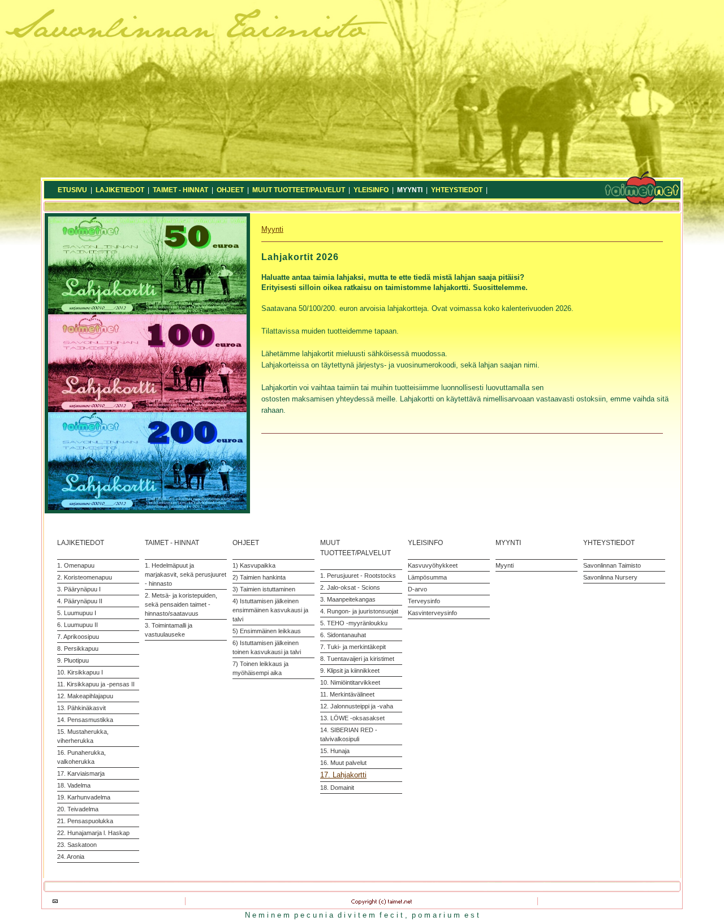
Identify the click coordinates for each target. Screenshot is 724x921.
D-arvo (417, 589)
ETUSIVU (72, 190)
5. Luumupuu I (76, 612)
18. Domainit (337, 787)
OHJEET (230, 190)
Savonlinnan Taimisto (612, 565)
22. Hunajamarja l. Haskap (93, 832)
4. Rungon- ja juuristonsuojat (359, 611)
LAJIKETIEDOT (120, 190)
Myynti (272, 229)
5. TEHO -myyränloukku (353, 623)
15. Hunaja (335, 750)
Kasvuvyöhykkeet (433, 565)
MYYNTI (410, 190)
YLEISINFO (371, 190)
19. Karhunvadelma (83, 797)
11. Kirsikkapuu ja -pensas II (96, 684)
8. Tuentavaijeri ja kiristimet (357, 658)
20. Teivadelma (77, 809)
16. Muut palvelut (343, 762)
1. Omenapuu (75, 565)
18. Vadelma (73, 785)
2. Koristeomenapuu (84, 577)
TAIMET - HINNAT (180, 190)
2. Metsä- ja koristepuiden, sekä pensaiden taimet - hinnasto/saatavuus (181, 604)
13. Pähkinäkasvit (81, 707)
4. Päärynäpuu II (79, 601)
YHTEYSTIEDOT (456, 190)
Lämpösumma (427, 577)
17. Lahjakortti (343, 775)
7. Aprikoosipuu (78, 636)
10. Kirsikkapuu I (80, 672)
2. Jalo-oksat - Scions (350, 587)
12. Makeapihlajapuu (85, 696)
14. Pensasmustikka (85, 719)
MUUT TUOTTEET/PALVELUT (298, 190)
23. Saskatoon (77, 844)
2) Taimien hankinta (259, 577)
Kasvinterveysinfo (432, 612)
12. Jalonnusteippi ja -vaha (356, 706)
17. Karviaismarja (81, 773)
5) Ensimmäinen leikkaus (266, 631)
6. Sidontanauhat (343, 635)
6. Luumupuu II (77, 624)
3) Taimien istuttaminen (263, 589)
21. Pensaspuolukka (85, 821)
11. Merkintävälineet (347, 694)
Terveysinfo (424, 601)
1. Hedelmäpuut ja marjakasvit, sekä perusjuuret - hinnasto (185, 574)
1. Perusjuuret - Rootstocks (358, 575)
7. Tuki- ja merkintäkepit (353, 646)
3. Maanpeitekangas (348, 599)
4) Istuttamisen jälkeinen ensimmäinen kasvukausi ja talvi (270, 610)
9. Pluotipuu (73, 660)
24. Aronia (70, 856)
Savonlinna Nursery (610, 577)
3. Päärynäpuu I (79, 589)
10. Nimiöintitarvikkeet (350, 682)
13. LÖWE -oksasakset (352, 718)
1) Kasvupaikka (253, 565)
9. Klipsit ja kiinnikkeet (350, 670)
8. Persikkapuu (77, 648)
